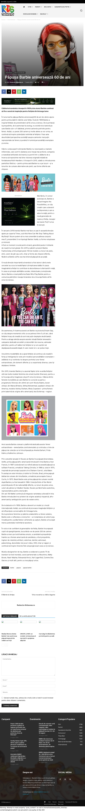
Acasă (3, 20)
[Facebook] (4, 91)
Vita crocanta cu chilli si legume (43, 595)
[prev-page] (3, 645)
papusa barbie (27, 568)
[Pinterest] (14, 91)
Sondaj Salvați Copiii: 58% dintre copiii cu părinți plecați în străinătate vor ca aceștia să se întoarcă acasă (19, 744)
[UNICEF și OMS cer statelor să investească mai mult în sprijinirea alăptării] (28, 626)
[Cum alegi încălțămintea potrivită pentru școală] (47, 626)
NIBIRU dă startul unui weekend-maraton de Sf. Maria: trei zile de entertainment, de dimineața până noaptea (46, 742)
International (11, 20)
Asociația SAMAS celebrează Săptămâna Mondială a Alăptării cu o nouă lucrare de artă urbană (18, 758)
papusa (18, 568)
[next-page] (6, 645)
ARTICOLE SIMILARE (10, 616)
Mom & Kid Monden (19, 72)
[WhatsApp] (19, 91)
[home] (24, 6)
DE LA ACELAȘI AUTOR (27, 616)
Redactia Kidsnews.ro (16, 82)
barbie (12, 568)
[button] (81, 10)
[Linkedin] (24, 91)
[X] (9, 91)
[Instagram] (65, 779)
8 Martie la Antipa (8, 595)
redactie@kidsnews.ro (41, 792)
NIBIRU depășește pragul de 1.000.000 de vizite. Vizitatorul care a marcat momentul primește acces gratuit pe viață (47, 756)
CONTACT (26, 794)
